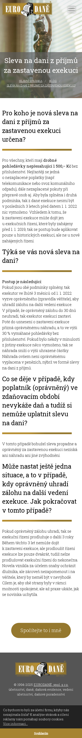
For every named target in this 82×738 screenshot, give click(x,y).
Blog (53, 81)
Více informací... (15, 724)
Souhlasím (41, 733)
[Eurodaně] (27, 9)
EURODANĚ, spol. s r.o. (51, 685)
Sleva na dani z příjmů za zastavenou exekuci (41, 85)
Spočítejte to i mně (41, 630)
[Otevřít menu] (71, 9)
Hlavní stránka (30, 81)
